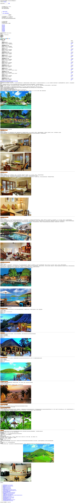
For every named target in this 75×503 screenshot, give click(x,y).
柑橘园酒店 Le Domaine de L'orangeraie (9, 493)
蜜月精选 (3, 26)
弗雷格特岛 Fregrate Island (7, 486)
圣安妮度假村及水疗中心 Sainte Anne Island (9, 489)
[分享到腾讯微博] (5, 38)
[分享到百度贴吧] (8, 38)
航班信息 (3, 29)
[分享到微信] (1, 38)
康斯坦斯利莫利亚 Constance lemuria (8, 497)
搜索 (9, 3)
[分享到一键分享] (9, 38)
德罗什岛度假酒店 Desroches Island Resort (9, 492)
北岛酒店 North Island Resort (7, 488)
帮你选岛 (4, 1)
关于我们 (3, 31)
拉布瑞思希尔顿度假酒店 (7, 491)
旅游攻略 (3, 30)
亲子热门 (3, 27)
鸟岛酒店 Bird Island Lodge (7, 487)
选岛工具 (3, 25)
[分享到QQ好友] (2, 38)
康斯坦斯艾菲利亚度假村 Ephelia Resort (9, 499)
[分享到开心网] (7, 38)
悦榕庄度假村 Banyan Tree (7, 498)
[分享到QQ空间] (3, 38)
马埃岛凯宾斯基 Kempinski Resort (8, 500)
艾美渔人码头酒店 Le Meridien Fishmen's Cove (9, 490)
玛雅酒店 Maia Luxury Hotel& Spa (8, 494)
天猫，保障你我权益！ (5, 13)
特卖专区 (3, 28)
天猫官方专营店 (4, 11)
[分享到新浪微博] (4, 38)
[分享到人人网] (6, 38)
